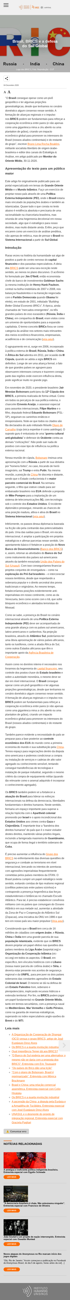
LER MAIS (11, 1177)
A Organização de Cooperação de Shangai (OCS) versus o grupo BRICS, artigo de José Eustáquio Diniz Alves (37, 1038)
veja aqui (47, 339)
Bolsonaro (41, 457)
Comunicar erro (16, 1131)
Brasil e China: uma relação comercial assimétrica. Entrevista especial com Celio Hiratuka (36, 1089)
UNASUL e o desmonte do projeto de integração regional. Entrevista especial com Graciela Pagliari (37, 1118)
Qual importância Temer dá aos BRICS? (35, 1051)
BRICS (14, 268)
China (34, 474)
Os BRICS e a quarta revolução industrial (35, 1047)
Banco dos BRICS (51, 549)
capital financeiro (47, 668)
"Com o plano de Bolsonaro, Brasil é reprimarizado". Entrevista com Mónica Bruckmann (34, 1076)
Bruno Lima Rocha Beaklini (43, 144)
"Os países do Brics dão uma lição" (32, 1068)
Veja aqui (57, 921)
